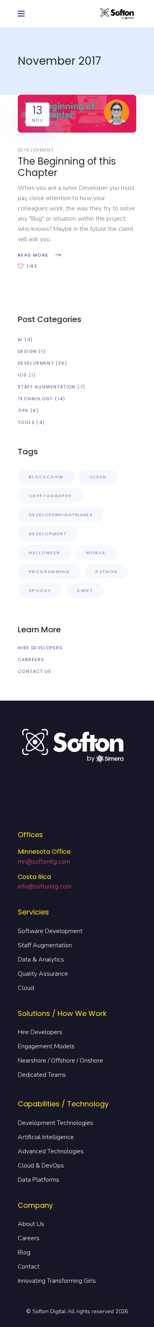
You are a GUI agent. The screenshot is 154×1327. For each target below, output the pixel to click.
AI (20, 339)
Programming (49, 571)
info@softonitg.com (44, 886)
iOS (22, 375)
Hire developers (40, 648)
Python (106, 571)
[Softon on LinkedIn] (140, 778)
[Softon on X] (140, 798)
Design (27, 351)
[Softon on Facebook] (140, 737)
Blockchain (46, 477)
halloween (44, 552)
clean (98, 477)
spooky (40, 590)
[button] (23, 13)
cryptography (50, 496)
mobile (95, 552)
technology (35, 398)
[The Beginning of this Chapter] (77, 114)
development (36, 150)
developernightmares (61, 515)
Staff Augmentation (47, 387)
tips (23, 410)
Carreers (31, 659)
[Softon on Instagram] (140, 757)
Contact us (35, 671)
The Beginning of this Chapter (67, 167)
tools (26, 422)
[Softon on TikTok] (140, 819)
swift (85, 590)
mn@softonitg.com (44, 861)
